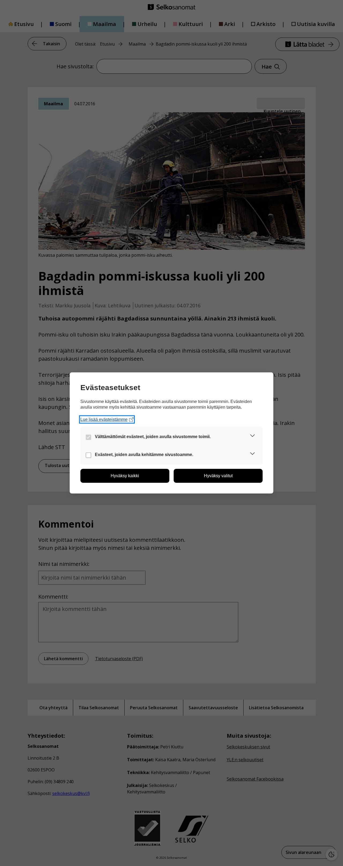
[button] (252, 436)
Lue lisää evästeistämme (104, 419)
